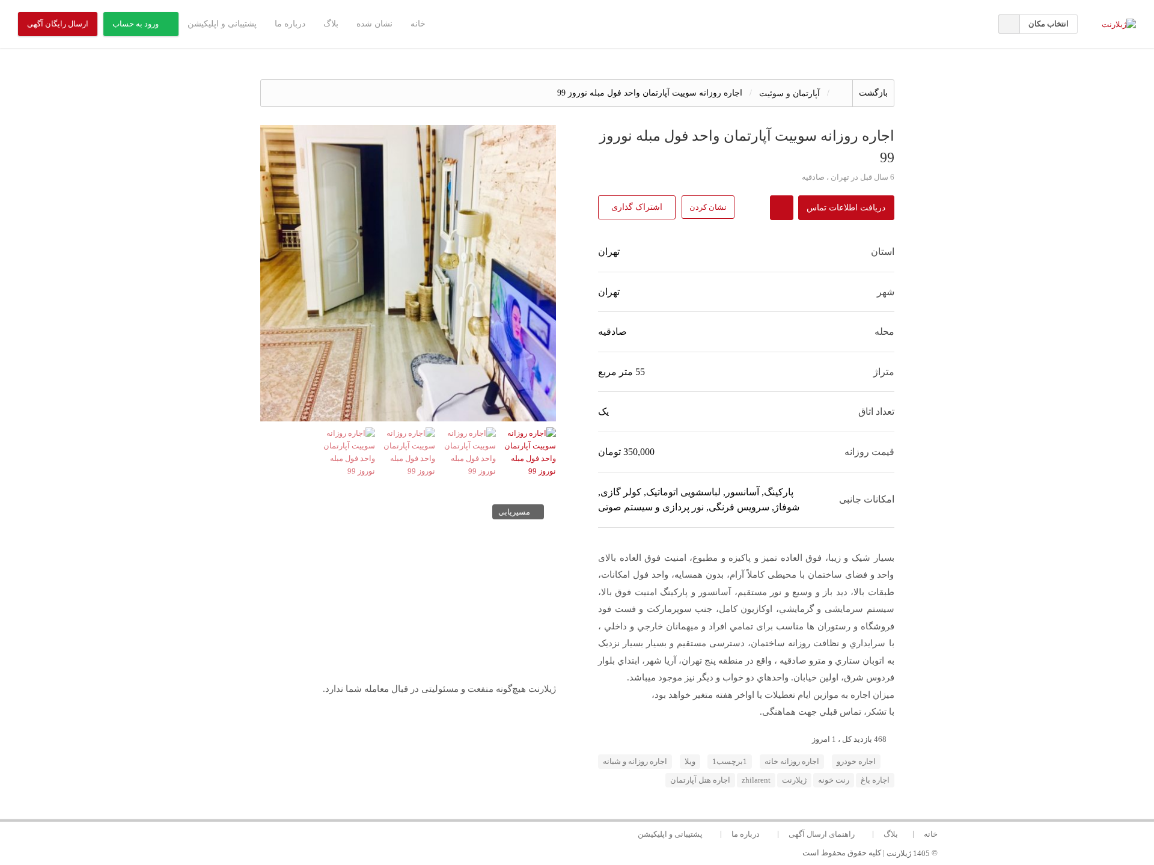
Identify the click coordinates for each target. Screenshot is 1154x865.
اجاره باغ (875, 780)
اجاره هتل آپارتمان (700, 780)
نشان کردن (708, 207)
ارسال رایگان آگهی (57, 23)
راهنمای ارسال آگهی (822, 834)
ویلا (690, 761)
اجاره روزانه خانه (792, 761)
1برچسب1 (729, 761)
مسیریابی (514, 512)
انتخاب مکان (1048, 23)
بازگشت (873, 92)
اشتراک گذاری (636, 207)
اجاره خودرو (856, 761)
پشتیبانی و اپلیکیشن (222, 23)
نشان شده (374, 23)
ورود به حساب (135, 23)
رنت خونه (833, 780)
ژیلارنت (794, 780)
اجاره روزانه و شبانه (635, 761)
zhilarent (756, 780)
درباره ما (290, 23)
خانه (418, 23)
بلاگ (330, 23)
